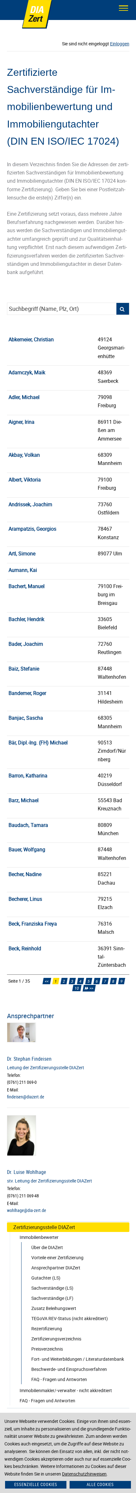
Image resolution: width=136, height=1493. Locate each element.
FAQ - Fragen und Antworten (59, 1379)
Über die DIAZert (47, 1247)
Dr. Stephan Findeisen (29, 1058)
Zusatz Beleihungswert (53, 1308)
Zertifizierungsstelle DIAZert (44, 1227)
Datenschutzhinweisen (84, 1474)
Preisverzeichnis (47, 1349)
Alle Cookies (100, 1484)
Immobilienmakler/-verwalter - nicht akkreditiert (66, 1390)
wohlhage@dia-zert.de (26, 1210)
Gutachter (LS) (45, 1278)
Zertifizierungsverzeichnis (56, 1339)
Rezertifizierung (46, 1329)
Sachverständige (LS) (52, 1288)
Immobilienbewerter (39, 1237)
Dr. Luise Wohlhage (26, 1172)
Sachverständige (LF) (52, 1298)
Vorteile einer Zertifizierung (57, 1257)
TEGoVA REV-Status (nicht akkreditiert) (69, 1318)
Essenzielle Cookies (35, 1484)
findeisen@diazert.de (25, 1097)
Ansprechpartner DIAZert (55, 1268)
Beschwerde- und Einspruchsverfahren (69, 1369)
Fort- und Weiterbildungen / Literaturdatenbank (77, 1359)
